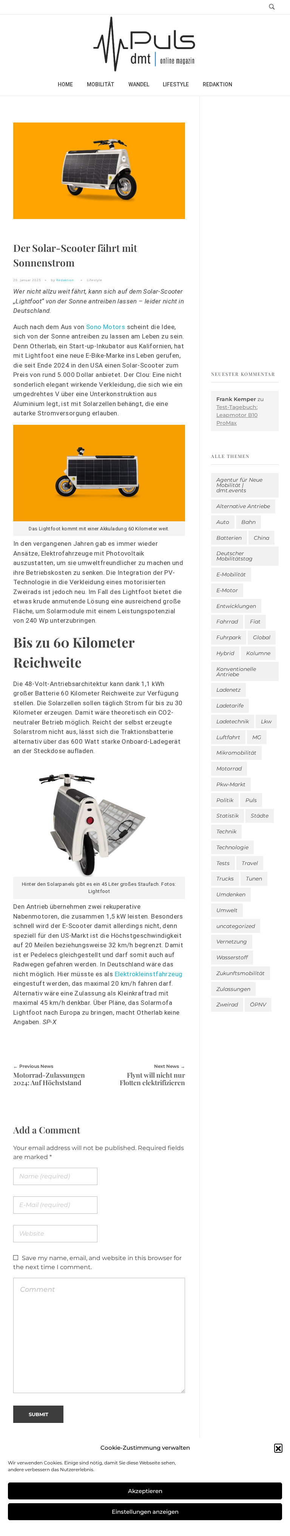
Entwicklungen (236, 606)
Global (261, 637)
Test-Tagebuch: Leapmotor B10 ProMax (237, 415)
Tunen (254, 878)
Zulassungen (233, 989)
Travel (250, 863)
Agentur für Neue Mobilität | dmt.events (239, 485)
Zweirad (227, 1004)
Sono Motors (105, 327)
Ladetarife (230, 705)
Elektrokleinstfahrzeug (149, 974)
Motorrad (229, 768)
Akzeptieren (145, 1491)
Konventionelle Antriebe (236, 672)
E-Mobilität (231, 574)
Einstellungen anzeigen (145, 1511)
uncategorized (235, 926)
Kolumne (258, 653)
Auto (222, 522)
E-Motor (227, 590)
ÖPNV (258, 1004)
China (261, 537)
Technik (226, 831)
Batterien (229, 537)
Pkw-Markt (230, 784)
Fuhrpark (228, 637)
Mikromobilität (236, 752)
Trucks (225, 878)
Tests (223, 863)
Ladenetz (228, 689)
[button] (278, 1448)
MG (256, 737)
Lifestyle (94, 280)
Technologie (232, 847)
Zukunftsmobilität (240, 973)
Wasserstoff (232, 957)
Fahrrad (227, 621)
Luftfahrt (228, 737)
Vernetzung (231, 941)
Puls (251, 800)
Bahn (248, 522)
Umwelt (227, 910)
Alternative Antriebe (243, 506)
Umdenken (230, 894)
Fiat (255, 621)
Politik (224, 800)
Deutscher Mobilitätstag (234, 556)
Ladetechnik (232, 721)
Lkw (266, 721)
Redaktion (65, 280)
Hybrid (225, 653)
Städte (259, 815)
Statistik (227, 815)
